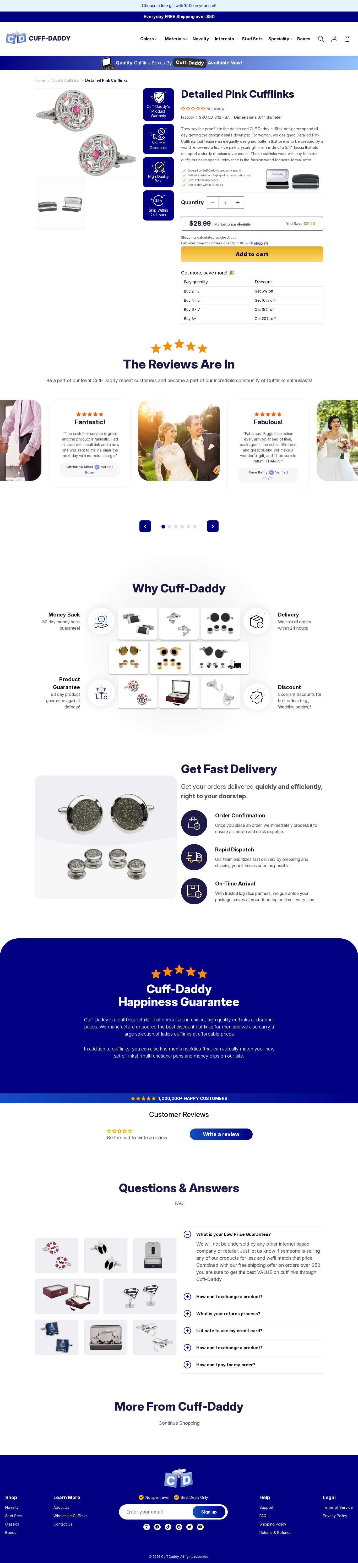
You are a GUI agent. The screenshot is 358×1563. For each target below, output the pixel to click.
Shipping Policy (272, 1524)
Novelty (12, 1507)
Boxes (10, 1533)
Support (266, 1507)
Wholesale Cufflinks (70, 1516)
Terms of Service (338, 1507)
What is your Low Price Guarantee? (233, 1234)
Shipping (188, 237)
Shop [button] (11, 1497)
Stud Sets (13, 1516)
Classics (12, 1524)
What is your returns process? (228, 1313)
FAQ (263, 1516)
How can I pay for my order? (225, 1364)
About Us (61, 1507)
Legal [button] (329, 1497)
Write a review (221, 1134)
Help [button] (264, 1497)
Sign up (209, 1512)
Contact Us (62, 1524)
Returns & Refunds (275, 1533)
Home (40, 80)
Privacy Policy (335, 1516)
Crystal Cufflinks (65, 80)
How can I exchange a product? (229, 1296)
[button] (148, 39)
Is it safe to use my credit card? (229, 1330)
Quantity (192, 202)
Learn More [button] (66, 1497)
